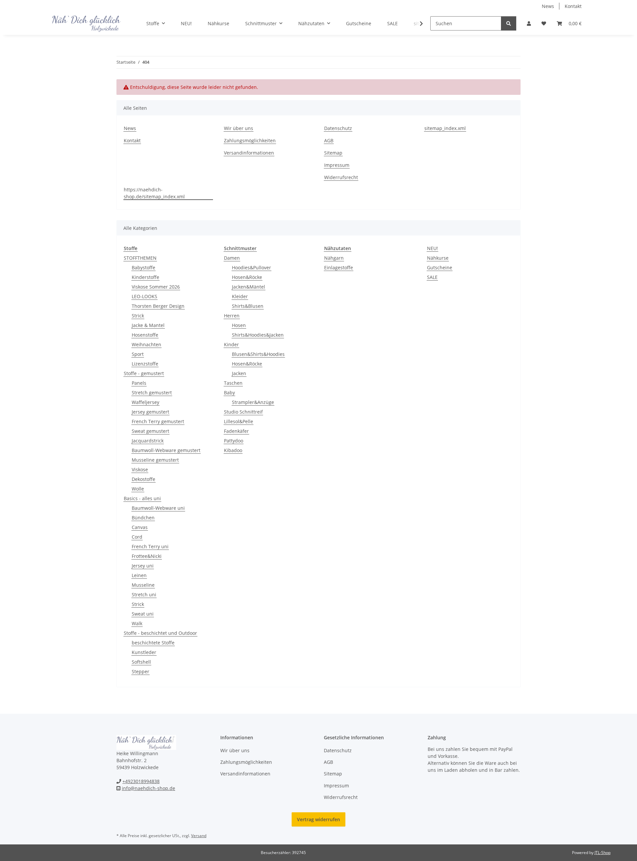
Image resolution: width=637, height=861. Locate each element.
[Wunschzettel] (543, 23)
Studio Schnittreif (243, 412)
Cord (137, 537)
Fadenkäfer (236, 431)
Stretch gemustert (152, 392)
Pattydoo (233, 440)
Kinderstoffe (145, 277)
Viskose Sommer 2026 (156, 287)
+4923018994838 (141, 781)
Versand (198, 835)
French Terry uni (150, 546)
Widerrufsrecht (341, 177)
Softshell (141, 662)
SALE (432, 277)
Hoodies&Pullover (251, 267)
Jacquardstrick (148, 440)
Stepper (140, 671)
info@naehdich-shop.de (148, 788)
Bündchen (143, 517)
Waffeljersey (145, 402)
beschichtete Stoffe (153, 642)
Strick (138, 315)
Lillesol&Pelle (238, 421)
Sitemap (333, 153)
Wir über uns (238, 128)
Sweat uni (143, 614)
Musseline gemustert (155, 460)
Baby (229, 392)
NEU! (432, 248)
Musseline (143, 585)
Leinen (139, 575)
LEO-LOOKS (144, 296)
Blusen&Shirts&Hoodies (258, 354)
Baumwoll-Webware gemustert (166, 450)
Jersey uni (143, 566)
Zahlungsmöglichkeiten (250, 140)
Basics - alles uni (142, 498)
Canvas (140, 527)
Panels (139, 383)
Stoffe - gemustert (144, 373)
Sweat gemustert (150, 431)
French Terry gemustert (158, 421)
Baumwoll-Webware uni (158, 508)
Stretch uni (144, 594)
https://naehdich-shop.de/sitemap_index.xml (154, 193)
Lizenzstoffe (145, 364)
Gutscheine (439, 267)
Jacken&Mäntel (248, 287)
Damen (232, 258)
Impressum (336, 165)
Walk (137, 623)
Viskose (140, 469)
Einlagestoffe (338, 267)
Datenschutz (338, 128)
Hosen (239, 325)
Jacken (239, 373)
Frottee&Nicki (147, 556)
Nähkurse (438, 258)
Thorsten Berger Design (158, 306)
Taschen (233, 383)
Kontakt (573, 6)
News (548, 6)
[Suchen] (508, 23)
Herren (232, 315)
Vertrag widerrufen (318, 819)
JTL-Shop (602, 852)
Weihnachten (146, 344)
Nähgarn (334, 258)
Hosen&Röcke (247, 277)
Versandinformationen (249, 153)
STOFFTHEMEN (140, 258)
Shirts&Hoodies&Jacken (258, 335)
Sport (138, 354)
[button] (529, 23)
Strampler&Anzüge (253, 402)
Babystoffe (143, 267)
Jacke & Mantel (148, 325)
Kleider (240, 296)
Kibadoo (233, 450)
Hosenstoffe (145, 335)
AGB (328, 140)
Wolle (138, 489)
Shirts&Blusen (247, 306)
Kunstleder (144, 652)
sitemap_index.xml (445, 128)
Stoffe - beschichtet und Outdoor (160, 633)
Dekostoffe (143, 479)
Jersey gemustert (150, 412)
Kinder (231, 344)
